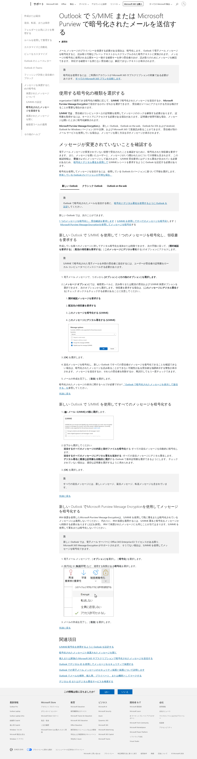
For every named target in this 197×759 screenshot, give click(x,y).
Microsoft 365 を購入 (133, 4)
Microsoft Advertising (105, 730)
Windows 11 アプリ (17, 739)
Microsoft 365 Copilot (106, 734)
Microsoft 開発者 (136, 707)
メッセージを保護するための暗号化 (37, 86)
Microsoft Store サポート (50, 716)
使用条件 (144, 753)
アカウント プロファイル (50, 707)
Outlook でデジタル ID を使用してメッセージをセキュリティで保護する (96, 664)
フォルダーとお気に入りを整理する (39, 31)
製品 (72, 4)
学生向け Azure (76, 739)
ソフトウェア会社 (136, 736)
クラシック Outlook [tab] (92, 185)
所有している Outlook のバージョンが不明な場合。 (85, 174)
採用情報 (162, 707)
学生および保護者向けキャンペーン (83, 734)
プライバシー (109, 753)
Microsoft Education (78, 707)
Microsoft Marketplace (138, 727)
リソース (114, 4)
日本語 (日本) (18, 749)
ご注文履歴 (45, 725)
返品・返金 (45, 720)
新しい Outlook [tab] (70, 185)
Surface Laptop (15, 711)
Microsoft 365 (52, 4)
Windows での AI (16, 730)
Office (63, 4)
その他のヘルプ (32, 134)
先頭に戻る (65, 393)
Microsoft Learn (135, 711)
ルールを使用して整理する (38, 40)
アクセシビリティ (165, 727)
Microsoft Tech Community (139, 723)
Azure (100, 716)
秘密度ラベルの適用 (36, 124)
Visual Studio (134, 741)
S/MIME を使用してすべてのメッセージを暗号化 (142, 220)
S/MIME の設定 (34, 101)
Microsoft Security (104, 711)
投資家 (161, 723)
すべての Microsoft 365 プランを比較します (98, 78)
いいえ (125, 691)
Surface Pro (14, 707)
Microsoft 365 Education (79, 720)
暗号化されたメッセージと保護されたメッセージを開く (88, 652)
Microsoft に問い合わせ (92, 753)
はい (107, 691)
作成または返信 (32, 15)
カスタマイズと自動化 (35, 46)
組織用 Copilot (15, 720)
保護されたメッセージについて (37, 95)
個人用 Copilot (15, 725)
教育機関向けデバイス (79, 711)
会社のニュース (164, 711)
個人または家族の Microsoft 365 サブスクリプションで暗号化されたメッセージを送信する (106, 658)
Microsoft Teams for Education (81, 716)
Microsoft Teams (104, 739)
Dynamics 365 (103, 720)
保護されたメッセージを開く (37, 117)
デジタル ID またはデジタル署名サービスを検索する (86, 681)
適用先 (64, 41)
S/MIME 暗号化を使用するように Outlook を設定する (86, 646)
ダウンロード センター (49, 711)
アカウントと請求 (99, 4)
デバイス (83, 4)
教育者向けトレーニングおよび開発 (83, 730)
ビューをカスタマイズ (35, 53)
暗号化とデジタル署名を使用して (91, 162)
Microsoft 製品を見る (17, 734)
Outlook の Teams (33, 67)
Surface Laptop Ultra (17, 716)
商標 (152, 753)
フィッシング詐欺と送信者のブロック (39, 76)
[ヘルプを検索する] (176, 3)
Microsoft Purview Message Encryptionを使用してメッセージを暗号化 (95, 224)
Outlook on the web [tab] (117, 185)
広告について (162, 753)
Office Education (76, 725)
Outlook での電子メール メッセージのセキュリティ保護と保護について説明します (102, 669)
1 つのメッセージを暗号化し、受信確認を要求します (86, 220)
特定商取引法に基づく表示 (127, 753)
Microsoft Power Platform (139, 732)
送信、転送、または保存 (37, 22)
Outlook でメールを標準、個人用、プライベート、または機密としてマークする (100, 675)
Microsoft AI (102, 707)
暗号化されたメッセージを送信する (37, 109)
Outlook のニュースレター (37, 60)
